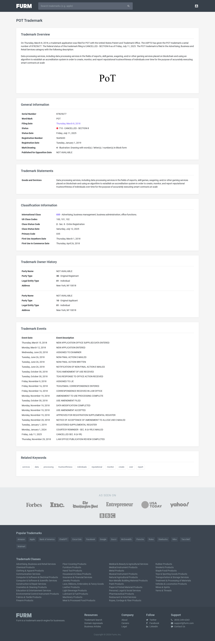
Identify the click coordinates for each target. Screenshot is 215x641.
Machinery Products (72, 597)
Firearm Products (24, 600)
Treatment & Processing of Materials (173, 580)
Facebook (90, 539)
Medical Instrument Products (123, 567)
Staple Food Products (166, 570)
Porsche (140, 539)
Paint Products (116, 584)
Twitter (152, 620)
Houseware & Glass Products (77, 574)
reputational (97, 467)
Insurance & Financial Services (77, 577)
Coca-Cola (76, 539)
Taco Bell (185, 539)
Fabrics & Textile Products (28, 597)
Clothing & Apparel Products (30, 570)
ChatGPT (63, 539)
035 (58, 214)
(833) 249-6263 (182, 620)
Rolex (151, 539)
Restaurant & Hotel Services (122, 597)
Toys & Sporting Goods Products (171, 574)
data (37, 467)
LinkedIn (153, 626)
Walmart (21, 546)
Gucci (113, 539)
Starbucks (163, 539)
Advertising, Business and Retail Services (36, 564)
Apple (32, 539)
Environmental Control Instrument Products (37, 594)
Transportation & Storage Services (172, 577)
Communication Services (28, 574)
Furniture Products (72, 567)
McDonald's (126, 539)
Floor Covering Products (74, 564)
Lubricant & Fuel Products (75, 594)
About (124, 620)
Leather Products (71, 587)
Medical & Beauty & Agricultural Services (128, 564)
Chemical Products (25, 567)
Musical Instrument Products (123, 574)
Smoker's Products (165, 567)
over (131, 467)
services (26, 467)
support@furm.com (184, 623)
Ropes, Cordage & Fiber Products (125, 600)
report (140, 467)
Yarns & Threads (164, 590)
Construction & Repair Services (31, 584)
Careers (125, 623)
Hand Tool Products (72, 570)
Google (103, 539)
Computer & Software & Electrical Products (37, 577)
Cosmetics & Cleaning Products (31, 587)
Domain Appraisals (93, 623)
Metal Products (116, 570)
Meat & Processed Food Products (79, 600)
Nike (175, 539)
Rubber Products (164, 564)
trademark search (34, 620)
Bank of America (47, 539)
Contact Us (179, 626)
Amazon (21, 539)
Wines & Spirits (163, 587)
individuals (82, 467)
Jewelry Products (71, 580)
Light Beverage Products (75, 590)
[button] (196, 6)
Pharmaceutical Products (121, 594)
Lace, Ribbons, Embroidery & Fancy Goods (83, 584)
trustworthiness (65, 467)
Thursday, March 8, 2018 (68, 123)
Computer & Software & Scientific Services (36, 580)
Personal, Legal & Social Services (125, 590)
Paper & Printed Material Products (125, 587)
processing (49, 467)
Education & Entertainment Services (33, 590)
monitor (110, 467)
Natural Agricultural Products (123, 577)
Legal (124, 626)
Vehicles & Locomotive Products (171, 584)
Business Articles (92, 626)
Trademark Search (93, 620)
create (121, 467)
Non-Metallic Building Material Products (128, 580)
